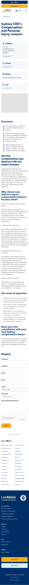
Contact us (6, 16)
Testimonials (5, 532)
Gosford (4, 466)
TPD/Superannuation (7, 514)
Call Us (16, 2)
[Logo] (6, 10)
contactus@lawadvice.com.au (12, 77)
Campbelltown (6, 454)
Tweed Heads (19, 475)
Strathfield (18, 469)
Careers (3, 526)
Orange (17, 451)
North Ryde (5, 484)
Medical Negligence (7, 516)
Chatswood (5, 460)
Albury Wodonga (6, 445)
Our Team (4, 529)
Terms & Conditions (14, 580)
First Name (4, 359)
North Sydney (19, 445)
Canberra (4, 457)
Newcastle (4, 481)
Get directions (6, 56)
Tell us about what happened (9, 401)
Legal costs (4, 544)
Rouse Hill (18, 466)
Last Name (4, 366)
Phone (3, 373)
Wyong (17, 484)
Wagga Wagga (19, 478)
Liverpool (4, 475)
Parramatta (18, 454)
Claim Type (4, 394)
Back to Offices (16, 434)
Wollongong (19, 481)
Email (3, 380)
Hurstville (4, 472)
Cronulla (4, 463)
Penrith (17, 457)
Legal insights (5, 552)
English (20, 10)
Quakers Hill (19, 460)
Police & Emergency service (9, 519)
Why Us (3, 534)
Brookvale (4, 451)
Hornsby (4, 469)
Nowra (17, 448)
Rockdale (18, 463)
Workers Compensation (8, 511)
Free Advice (14, 6)
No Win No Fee (5, 542)
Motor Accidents (6, 508)
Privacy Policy (14, 577)
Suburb (3, 387)
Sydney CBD (19, 472)
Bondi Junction (6, 448)
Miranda (4, 478)
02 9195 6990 (7, 66)
